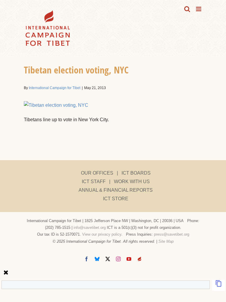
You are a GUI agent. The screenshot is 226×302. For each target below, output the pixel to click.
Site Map (166, 241)
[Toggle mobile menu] (199, 9)
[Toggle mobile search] (187, 9)
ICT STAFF (94, 181)
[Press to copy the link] (218, 285)
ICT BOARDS (136, 172)
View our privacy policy (101, 234)
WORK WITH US (132, 181)
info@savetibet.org (90, 227)
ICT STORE (115, 198)
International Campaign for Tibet (54, 88)
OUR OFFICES (97, 172)
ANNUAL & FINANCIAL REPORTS (116, 190)
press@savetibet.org (171, 234)
